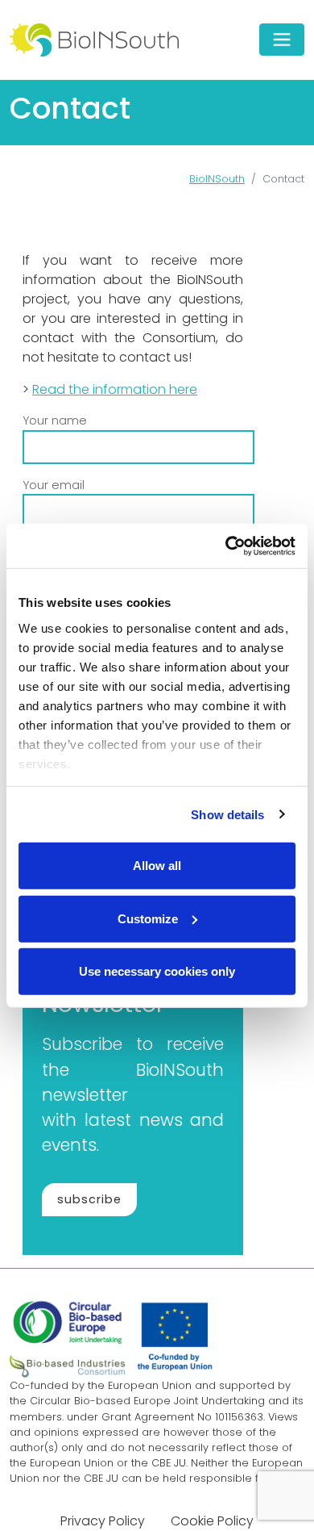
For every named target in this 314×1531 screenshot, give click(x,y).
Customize (148, 918)
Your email (54, 485)
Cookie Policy (212, 1521)
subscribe (89, 1199)
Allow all (157, 865)
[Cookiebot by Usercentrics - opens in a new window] (225, 545)
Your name (55, 420)
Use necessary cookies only (157, 971)
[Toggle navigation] (281, 39)
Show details (227, 814)
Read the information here (114, 389)
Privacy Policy (102, 1521)
